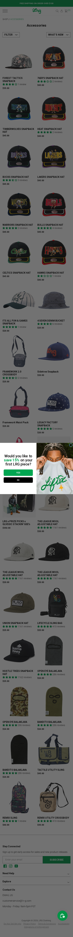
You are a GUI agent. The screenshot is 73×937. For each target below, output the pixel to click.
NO (18, 480)
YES (18, 472)
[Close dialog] (70, 445)
